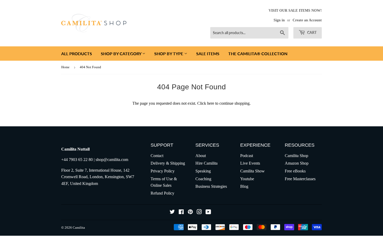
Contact (157, 155)
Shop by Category (121, 53)
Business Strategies (211, 186)
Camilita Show (252, 171)
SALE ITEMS (207, 53)
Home (65, 67)
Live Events (250, 163)
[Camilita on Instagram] (199, 212)
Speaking (203, 171)
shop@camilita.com (112, 159)
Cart (311, 32)
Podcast (246, 155)
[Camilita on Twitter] (172, 212)
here (210, 103)
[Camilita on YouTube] (208, 212)
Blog (244, 186)
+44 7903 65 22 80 (77, 159)
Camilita (79, 227)
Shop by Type (169, 53)
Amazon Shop (296, 163)
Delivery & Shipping (168, 163)
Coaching (203, 179)
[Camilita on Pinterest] (190, 212)
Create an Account (307, 20)
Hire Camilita (206, 163)
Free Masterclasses (300, 179)
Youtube (247, 179)
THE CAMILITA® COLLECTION (257, 53)
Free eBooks (295, 171)
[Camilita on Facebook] (181, 212)
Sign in (279, 20)
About (200, 155)
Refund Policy (162, 193)
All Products (76, 53)
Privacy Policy (163, 171)
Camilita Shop (296, 155)
